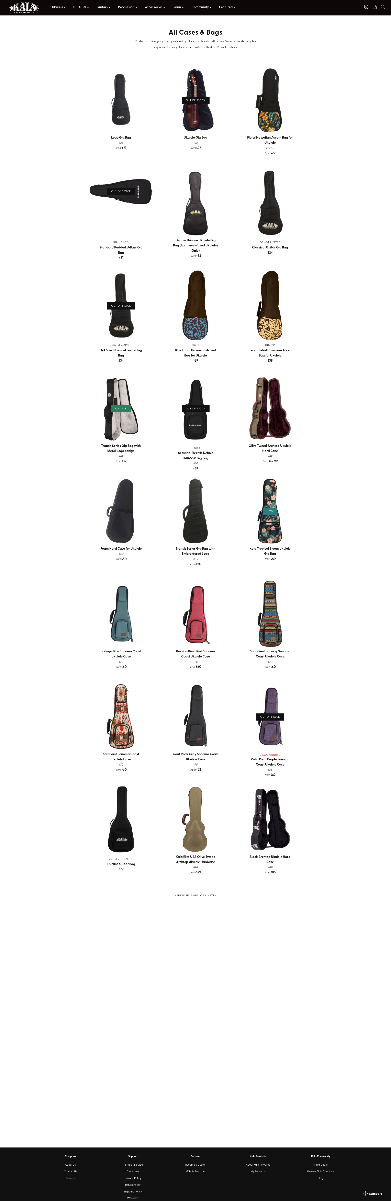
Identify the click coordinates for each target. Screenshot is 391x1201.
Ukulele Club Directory (320, 1171)
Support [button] (132, 1156)
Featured (226, 7)
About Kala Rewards (258, 1165)
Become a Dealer (195, 1165)
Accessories (154, 7)
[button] (383, 6)
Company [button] (70, 1156)
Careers (70, 1178)
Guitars (102, 7)
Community (200, 7)
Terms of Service (133, 1165)
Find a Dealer (320, 1165)
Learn (177, 7)
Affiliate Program (195, 1171)
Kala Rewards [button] (258, 1156)
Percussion (126, 7)
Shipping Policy (133, 1191)
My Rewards (258, 1171)
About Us (70, 1165)
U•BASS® (79, 7)
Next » (212, 895)
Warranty (133, 1198)
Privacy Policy (133, 1178)
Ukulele (57, 7)
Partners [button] (195, 1156)
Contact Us (70, 1171)
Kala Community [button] (320, 1156)
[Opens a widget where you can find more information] (373, 1194)
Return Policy (133, 1185)
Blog (320, 1178)
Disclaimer (133, 1171)
